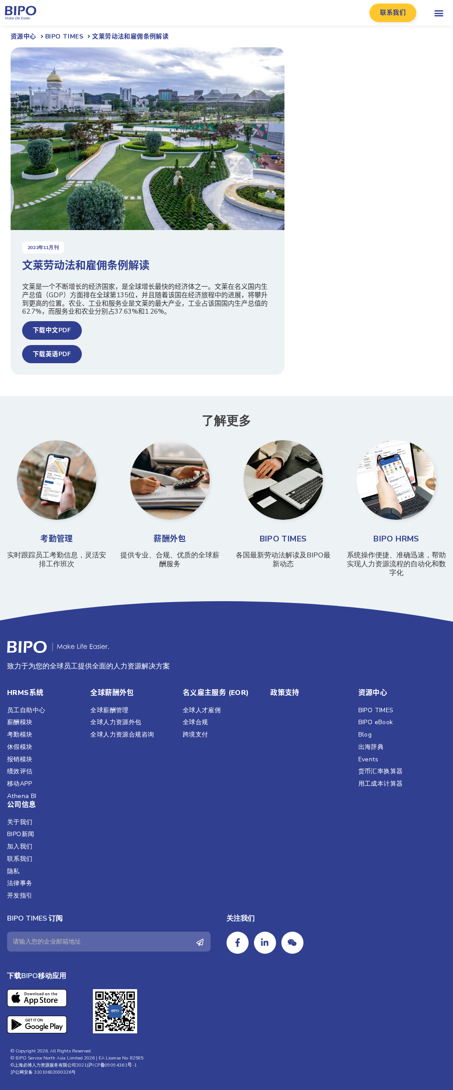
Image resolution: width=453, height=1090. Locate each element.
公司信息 (21, 805)
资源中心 (373, 693)
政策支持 (284, 693)
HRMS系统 (25, 693)
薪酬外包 (170, 538)
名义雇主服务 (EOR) (216, 693)
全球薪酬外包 (112, 693)
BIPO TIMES (283, 538)
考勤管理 (56, 538)
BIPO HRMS (396, 538)
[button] (392, 13)
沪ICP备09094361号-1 (112, 1065)
